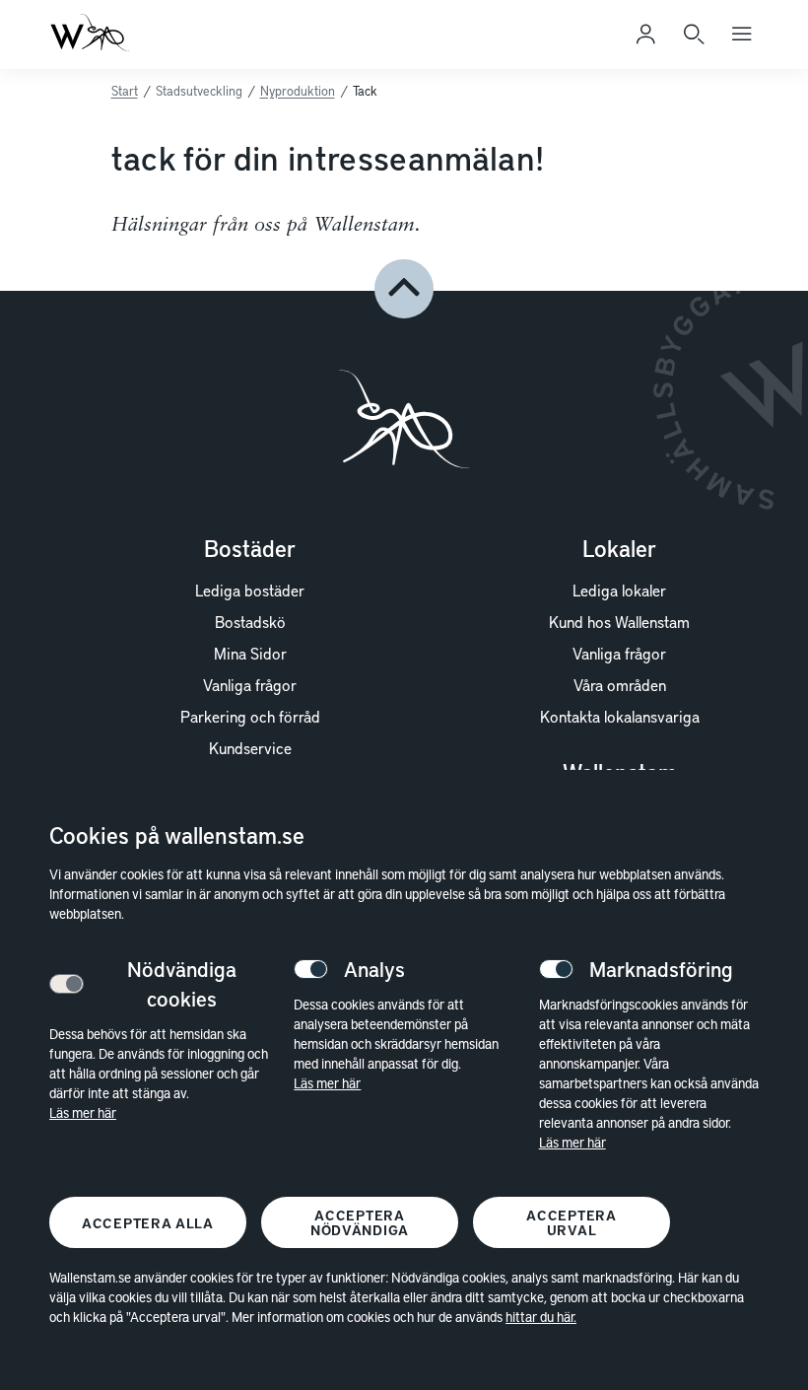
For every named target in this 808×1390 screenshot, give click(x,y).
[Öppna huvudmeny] (742, 34)
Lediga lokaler (619, 589)
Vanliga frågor (250, 684)
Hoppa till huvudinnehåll (129, 46)
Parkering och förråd (250, 716)
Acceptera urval (571, 1222)
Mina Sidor (250, 652)
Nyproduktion (297, 91)
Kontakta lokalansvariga (620, 716)
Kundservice (250, 747)
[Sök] (693, 34)
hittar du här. (540, 1316)
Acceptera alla (148, 1223)
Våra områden (619, 684)
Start (124, 91)
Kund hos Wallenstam (619, 621)
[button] (404, 288)
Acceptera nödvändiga (359, 1222)
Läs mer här (82, 1112)
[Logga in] (645, 34)
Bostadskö (250, 621)
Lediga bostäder (249, 589)
